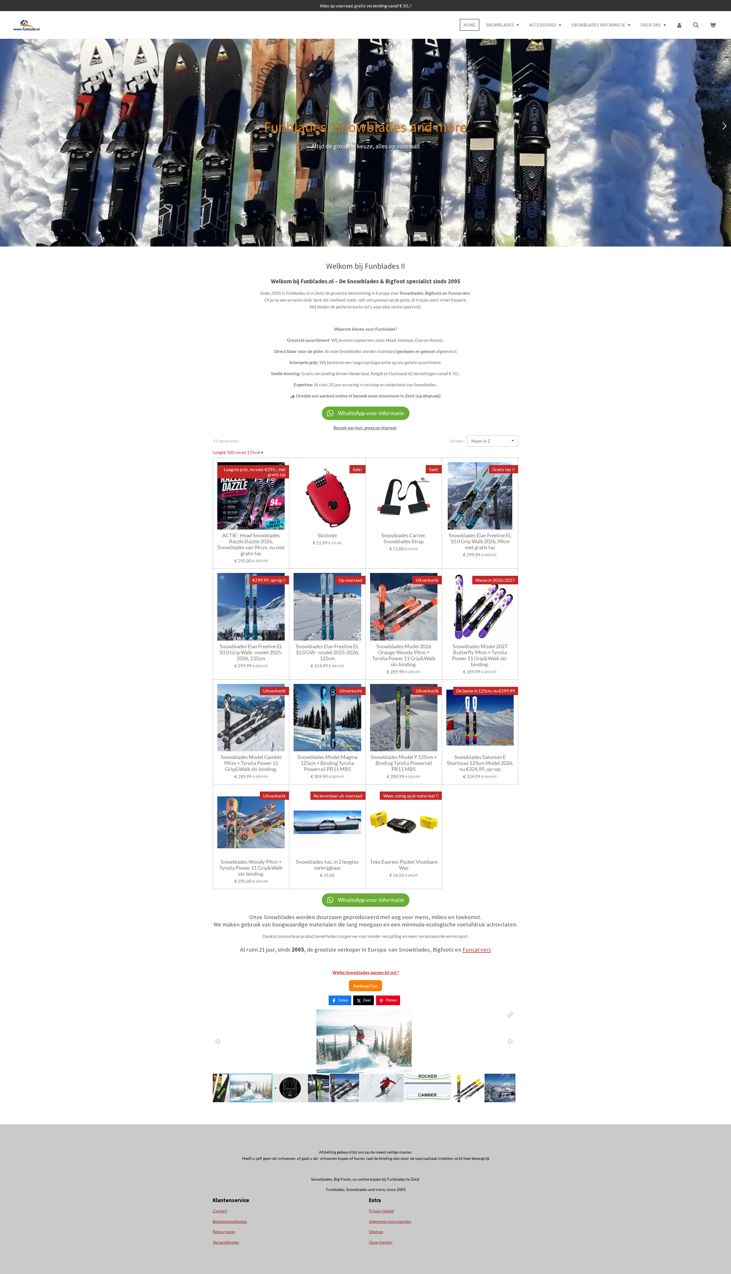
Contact (220, 1210)
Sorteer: (457, 440)
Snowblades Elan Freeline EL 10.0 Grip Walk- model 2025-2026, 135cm (251, 652)
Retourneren (224, 1231)
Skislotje (327, 535)
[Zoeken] (696, 25)
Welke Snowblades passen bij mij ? (365, 972)
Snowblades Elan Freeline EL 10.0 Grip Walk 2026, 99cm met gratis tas (480, 541)
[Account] (679, 25)
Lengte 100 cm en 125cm (238, 452)
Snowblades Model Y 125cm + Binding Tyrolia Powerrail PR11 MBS (404, 763)
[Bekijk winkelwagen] (713, 25)
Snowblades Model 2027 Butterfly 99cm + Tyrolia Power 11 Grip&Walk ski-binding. (480, 655)
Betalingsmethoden (230, 1221)
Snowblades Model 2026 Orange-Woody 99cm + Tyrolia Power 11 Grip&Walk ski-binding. (403, 655)
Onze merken (380, 1242)
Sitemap (376, 1231)
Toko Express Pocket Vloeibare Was (403, 865)
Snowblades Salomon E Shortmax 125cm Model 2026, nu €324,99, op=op (480, 763)
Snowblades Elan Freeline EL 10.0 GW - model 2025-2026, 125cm (327, 652)
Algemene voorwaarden (390, 1221)
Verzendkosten (226, 1242)
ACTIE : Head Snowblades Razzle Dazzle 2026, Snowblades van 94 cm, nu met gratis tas (251, 544)
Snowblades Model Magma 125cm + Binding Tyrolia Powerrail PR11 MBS (327, 763)
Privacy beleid (381, 1210)
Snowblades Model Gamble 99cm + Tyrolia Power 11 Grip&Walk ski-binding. (251, 763)
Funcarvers (477, 949)
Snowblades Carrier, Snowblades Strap (403, 538)
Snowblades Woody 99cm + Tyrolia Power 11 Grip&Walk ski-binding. (251, 868)
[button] (510, 1014)
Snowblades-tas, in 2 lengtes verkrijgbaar (327, 865)
